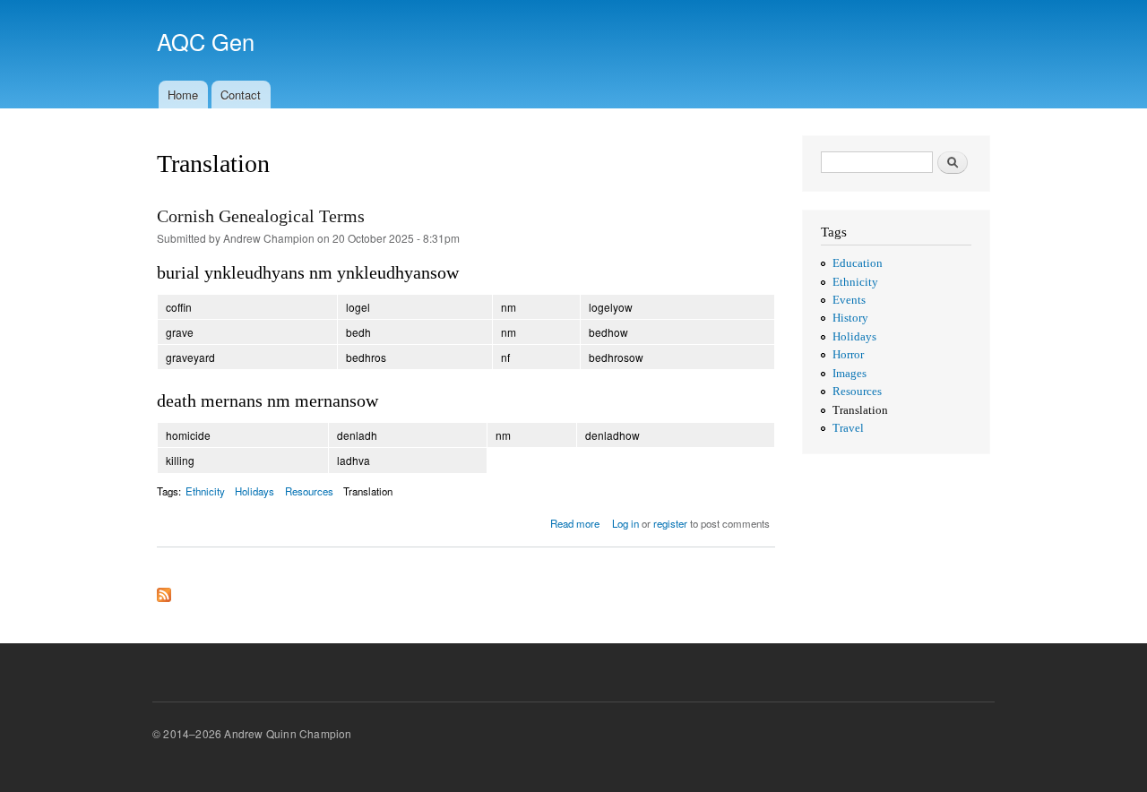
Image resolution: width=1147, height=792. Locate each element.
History (850, 318)
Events (849, 300)
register (670, 523)
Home (183, 94)
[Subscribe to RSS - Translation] (164, 590)
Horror (848, 355)
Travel (848, 428)
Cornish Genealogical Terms (261, 216)
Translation (367, 491)
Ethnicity (205, 491)
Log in (625, 523)
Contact (240, 94)
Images (849, 373)
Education (857, 263)
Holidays (254, 491)
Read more (574, 523)
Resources (309, 491)
